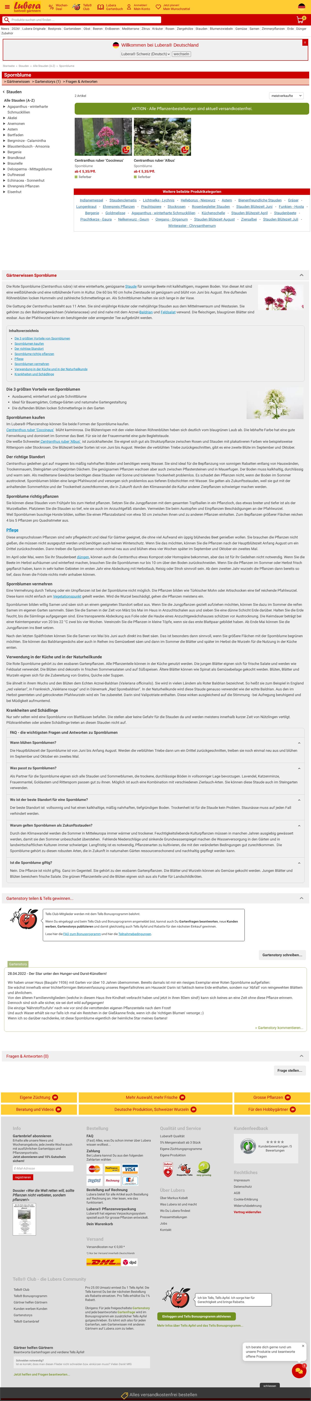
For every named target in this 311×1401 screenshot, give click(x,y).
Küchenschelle (213, 213)
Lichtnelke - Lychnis (158, 200)
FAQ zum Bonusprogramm (82, 934)
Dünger (301, 28)
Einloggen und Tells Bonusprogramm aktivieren (196, 1316)
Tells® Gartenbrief (26, 1321)
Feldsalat (168, 312)
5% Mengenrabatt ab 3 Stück (180, 1142)
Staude (131, 286)
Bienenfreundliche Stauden (260, 200)
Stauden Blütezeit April (249, 213)
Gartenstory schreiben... (282, 955)
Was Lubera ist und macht (178, 1204)
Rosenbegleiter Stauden (211, 206)
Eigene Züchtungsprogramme (181, 1149)
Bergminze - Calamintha (27, 140)
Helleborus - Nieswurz (198, 200)
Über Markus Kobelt (174, 1198)
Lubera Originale (34, 28)
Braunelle (15, 163)
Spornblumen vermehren (32, 364)
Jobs (163, 1223)
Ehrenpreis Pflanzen (23, 186)
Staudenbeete (285, 213)
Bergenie (14, 152)
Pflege (19, 359)
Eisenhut (14, 192)
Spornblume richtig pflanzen (34, 354)
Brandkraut (16, 158)
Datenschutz (243, 1186)
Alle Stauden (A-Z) (44, 66)
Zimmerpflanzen (273, 28)
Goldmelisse (115, 213)
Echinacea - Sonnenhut (26, 180)
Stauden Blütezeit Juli (280, 219)
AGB (237, 1193)
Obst (87, 28)
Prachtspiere (151, 206)
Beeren (98, 28)
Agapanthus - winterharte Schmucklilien (163, 213)
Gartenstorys (23, 1315)
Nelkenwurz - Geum (133, 219)
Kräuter (157, 28)
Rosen (170, 28)
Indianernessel (91, 200)
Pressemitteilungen (173, 1217)
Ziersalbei (249, 219)
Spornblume (66, 66)
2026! (16, 28)
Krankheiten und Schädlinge (34, 374)
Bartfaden (15, 135)
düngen (83, 557)
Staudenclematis (123, 200)
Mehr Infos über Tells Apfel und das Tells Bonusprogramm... (200, 1325)
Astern (13, 129)
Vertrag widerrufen (247, 1212)
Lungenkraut (86, 206)
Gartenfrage (126, 1312)
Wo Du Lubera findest (175, 1210)
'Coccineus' (30, 430)
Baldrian (146, 312)
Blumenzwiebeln (221, 28)
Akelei (12, 118)
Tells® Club (21, 1289)
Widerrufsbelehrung (248, 1205)
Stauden (201, 28)
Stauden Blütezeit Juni (254, 206)
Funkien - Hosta (291, 206)
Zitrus (146, 28)
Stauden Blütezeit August (214, 219)
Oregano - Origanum (172, 219)
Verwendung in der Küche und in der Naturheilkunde (51, 369)
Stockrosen (177, 206)
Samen (254, 28)
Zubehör (7, 33)
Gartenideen (72, 28)
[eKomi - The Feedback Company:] (248, 1146)
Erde (290, 28)
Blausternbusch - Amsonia (29, 146)
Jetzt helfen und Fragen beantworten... (42, 1374)
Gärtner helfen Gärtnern (30, 1302)
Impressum (242, 1180)
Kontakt (165, 1230)
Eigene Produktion (173, 1155)
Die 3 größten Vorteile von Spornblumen (42, 338)
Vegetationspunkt (67, 596)
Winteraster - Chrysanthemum (192, 226)
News (5, 28)
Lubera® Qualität (172, 1136)
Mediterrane (130, 28)
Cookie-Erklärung (246, 1199)
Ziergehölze (185, 28)
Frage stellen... (290, 1070)
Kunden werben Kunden (30, 1308)
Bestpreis (54, 28)
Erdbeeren (112, 28)
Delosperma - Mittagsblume (30, 169)
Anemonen (16, 123)
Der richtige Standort (29, 348)
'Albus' (61, 441)
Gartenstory (141, 1308)
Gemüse (241, 28)
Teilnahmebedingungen (134, 934)
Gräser (293, 200)
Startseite (9, 66)
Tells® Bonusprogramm (30, 1296)
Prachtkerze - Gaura (96, 219)
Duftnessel (16, 175)
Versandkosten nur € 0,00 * (106, 1247)
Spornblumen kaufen (29, 343)
